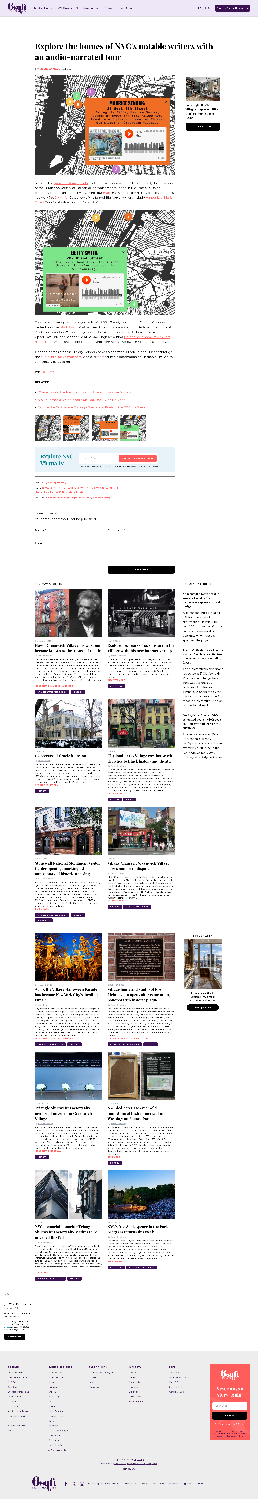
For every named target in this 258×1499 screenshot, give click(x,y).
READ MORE (114, 1157)
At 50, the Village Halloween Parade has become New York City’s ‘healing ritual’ (66, 994)
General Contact (176, 1392)
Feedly (190, 1483)
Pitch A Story (175, 1382)
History (61, 482)
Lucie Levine (44, 760)
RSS (203, 1483)
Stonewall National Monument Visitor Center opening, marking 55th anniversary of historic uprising (67, 868)
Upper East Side (81, 497)
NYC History (13, 1406)
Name (40, 530)
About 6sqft (174, 1372)
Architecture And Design (52, 692)
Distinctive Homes (41, 8)
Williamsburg (101, 497)
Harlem (51, 1382)
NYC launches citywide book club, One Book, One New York (82, 400)
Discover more (116, 680)
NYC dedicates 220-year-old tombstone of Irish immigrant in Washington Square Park (135, 1113)
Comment (116, 530)
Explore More (124, 8)
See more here (116, 1261)
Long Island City (56, 1445)
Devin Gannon (50, 69)
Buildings (133, 1392)
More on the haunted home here (54, 686)
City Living (49, 482)
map (106, 193)
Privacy (144, 1483)
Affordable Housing (17, 1426)
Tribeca (51, 1406)
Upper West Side (56, 1372)
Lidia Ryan (43, 1005)
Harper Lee (154, 197)
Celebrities (13, 1401)
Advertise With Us (177, 1377)
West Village (54, 1397)
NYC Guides (64, 8)
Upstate (92, 1377)
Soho (50, 1401)
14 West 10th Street (54, 488)
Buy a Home (135, 1397)
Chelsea (52, 1392)
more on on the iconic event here (54, 1038)
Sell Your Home (136, 1401)
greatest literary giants (71, 183)
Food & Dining (15, 1397)
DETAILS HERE (115, 793)
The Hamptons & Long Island (102, 1372)
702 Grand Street (107, 488)
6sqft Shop (13, 1387)
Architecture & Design (18, 1411)
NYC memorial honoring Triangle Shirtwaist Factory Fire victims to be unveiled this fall (66, 1232)
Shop (108, 8)
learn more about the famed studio (129, 1038)
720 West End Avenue (18, 1304)
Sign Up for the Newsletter (232, 8)
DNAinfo (61, 197)
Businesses (134, 1387)
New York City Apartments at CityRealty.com (135, 1463)
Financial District (56, 1416)
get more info (116, 901)
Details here (42, 1272)
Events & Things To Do (50, 1044)
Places (132, 1377)
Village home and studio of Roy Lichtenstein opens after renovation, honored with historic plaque (139, 994)
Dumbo (52, 1421)
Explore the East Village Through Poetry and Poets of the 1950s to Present (93, 407)
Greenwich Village (58, 497)
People (132, 1372)
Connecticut (94, 1387)
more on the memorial (48, 1151)
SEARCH (202, 8)
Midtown (52, 1387)
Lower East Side (56, 1411)
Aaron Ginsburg (118, 655)
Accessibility (174, 1483)
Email (40, 543)
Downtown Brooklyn (58, 1430)
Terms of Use (117, 466)
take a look (42, 909)
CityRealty (139, 1459)
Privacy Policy (130, 466)
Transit (11, 1430)
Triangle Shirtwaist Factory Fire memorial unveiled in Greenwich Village (63, 1113)
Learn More (14, 1336)
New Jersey (94, 1382)
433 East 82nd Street (81, 488)
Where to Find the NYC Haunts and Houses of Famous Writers (84, 392)
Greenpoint (53, 1440)
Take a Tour (203, 126)
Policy (129, 799)
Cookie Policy (158, 1483)
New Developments (88, 8)
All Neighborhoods (57, 1450)
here (101, 357)
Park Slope (53, 1426)
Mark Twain (69, 327)
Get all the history (46, 785)
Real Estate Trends (137, 907)
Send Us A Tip (175, 1387)
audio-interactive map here (61, 357)
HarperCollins (58, 492)
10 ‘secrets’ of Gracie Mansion (60, 755)
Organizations (135, 1382)
